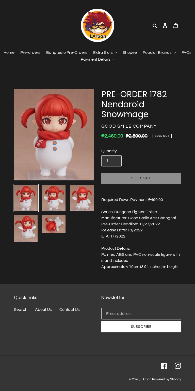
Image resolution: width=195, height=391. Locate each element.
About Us (43, 310)
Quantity (109, 151)
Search (20, 310)
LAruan (146, 379)
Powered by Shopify (166, 379)
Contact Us (69, 310)
